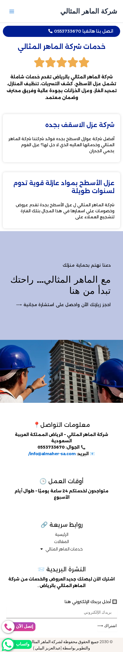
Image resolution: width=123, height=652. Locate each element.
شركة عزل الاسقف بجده (79, 124)
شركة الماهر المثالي (88, 11)
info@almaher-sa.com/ (52, 453)
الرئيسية (61, 534)
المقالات (61, 541)
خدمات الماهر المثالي (64, 549)
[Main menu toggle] (12, 11)
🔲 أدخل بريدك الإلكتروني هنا (91, 601)
